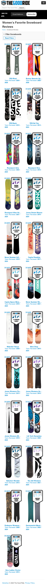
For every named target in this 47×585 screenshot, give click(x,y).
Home (4, 30)
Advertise (5, 583)
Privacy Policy (30, 583)
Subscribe (31, 14)
